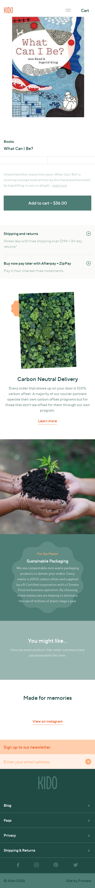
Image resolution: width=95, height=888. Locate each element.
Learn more (47, 420)
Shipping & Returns (19, 850)
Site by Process (78, 880)
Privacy (10, 835)
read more (59, 185)
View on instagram (48, 721)
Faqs (8, 820)
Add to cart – (47, 202)
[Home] (8, 9)
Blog (7, 805)
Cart (85, 10)
